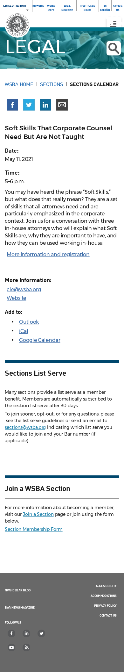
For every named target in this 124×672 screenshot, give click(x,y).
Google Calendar (39, 340)
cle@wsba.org (24, 289)
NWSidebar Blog (18, 590)
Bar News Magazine (20, 607)
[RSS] (27, 647)
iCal (23, 331)
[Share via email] (62, 105)
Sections (51, 84)
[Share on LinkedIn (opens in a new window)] (45, 105)
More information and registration (48, 254)
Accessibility (106, 586)
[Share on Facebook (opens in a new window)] (12, 105)
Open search (114, 48)
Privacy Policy (105, 605)
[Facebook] (12, 633)
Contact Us (108, 615)
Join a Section (38, 514)
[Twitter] (42, 633)
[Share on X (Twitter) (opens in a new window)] (29, 105)
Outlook (29, 322)
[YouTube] (12, 647)
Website (16, 298)
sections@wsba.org (25, 427)
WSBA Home (19, 84)
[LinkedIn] (27, 633)
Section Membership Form (34, 529)
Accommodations (104, 595)
